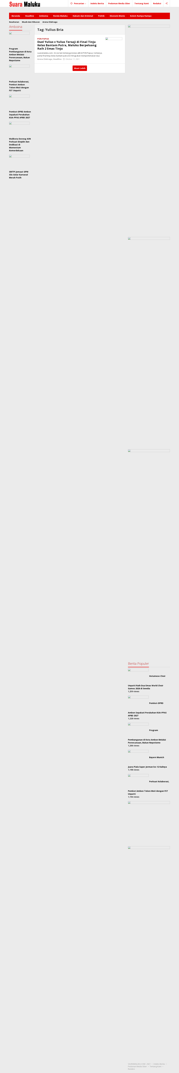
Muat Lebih (79, 68)
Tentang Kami (155, 1066)
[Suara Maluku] (24, 3)
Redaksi (131, 1069)
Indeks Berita (159, 1064)
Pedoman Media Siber (137, 1066)
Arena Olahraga (44, 59)
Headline (57, 59)
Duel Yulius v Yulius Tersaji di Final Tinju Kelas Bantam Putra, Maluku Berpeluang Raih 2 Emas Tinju (66, 45)
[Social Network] (166, 3)
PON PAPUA (43, 38)
